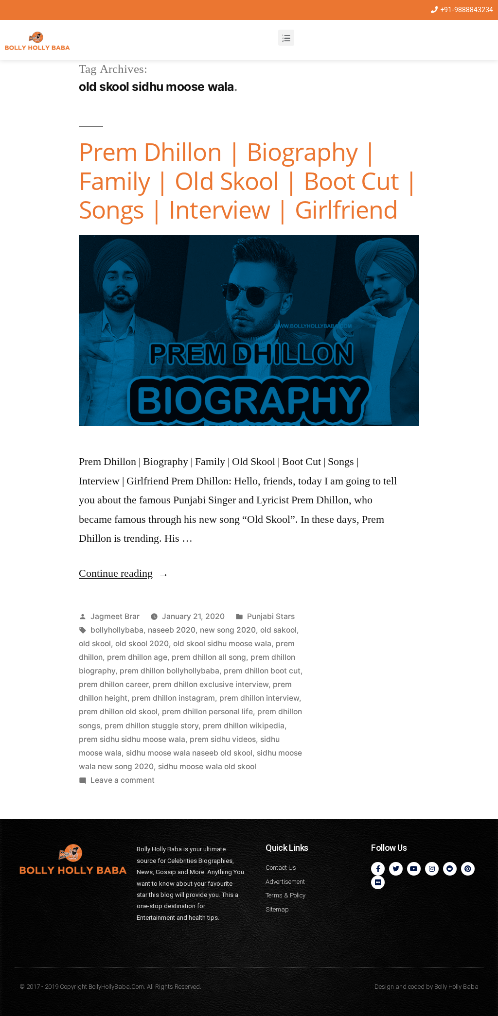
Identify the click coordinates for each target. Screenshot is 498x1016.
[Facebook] (378, 869)
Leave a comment (122, 780)
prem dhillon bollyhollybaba (169, 670)
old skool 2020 (142, 643)
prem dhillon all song (209, 657)
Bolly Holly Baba (456, 986)
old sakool (278, 630)
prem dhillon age (137, 657)
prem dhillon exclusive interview (210, 684)
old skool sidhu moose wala (222, 643)
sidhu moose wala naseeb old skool (189, 753)
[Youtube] (414, 869)
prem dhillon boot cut (262, 670)
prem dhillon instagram (173, 698)
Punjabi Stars (271, 616)
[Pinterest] (468, 869)
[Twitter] (396, 869)
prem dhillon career (113, 684)
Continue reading (124, 573)
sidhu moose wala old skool (207, 766)
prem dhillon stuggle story (151, 725)
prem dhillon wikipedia (244, 725)
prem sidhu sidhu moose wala (132, 739)
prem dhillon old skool (118, 711)
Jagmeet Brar (115, 616)
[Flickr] (378, 882)
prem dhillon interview (259, 698)
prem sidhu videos (223, 739)
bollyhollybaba (116, 630)
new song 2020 (228, 630)
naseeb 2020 (172, 630)
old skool (95, 643)
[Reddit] (450, 869)
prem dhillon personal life (207, 711)
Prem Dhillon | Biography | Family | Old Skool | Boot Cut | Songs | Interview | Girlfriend (248, 180)
